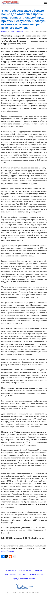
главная (4, 31)
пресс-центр (10, 574)
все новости (11, 570)
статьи (11, 31)
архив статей (25, 570)
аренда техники (36, 574)
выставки (23, 574)
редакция (38, 570)
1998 (18, 31)
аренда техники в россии (24, 579)
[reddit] (10, 556)
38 (22, 31)
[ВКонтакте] (3, 556)
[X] (6, 556)
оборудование (7, 551)
